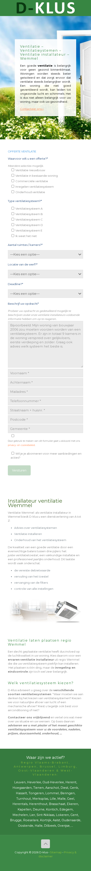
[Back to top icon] (45, 843)
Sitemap (56, 852)
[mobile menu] (85, 8)
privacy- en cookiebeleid (21, 445)
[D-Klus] (45, 8)
